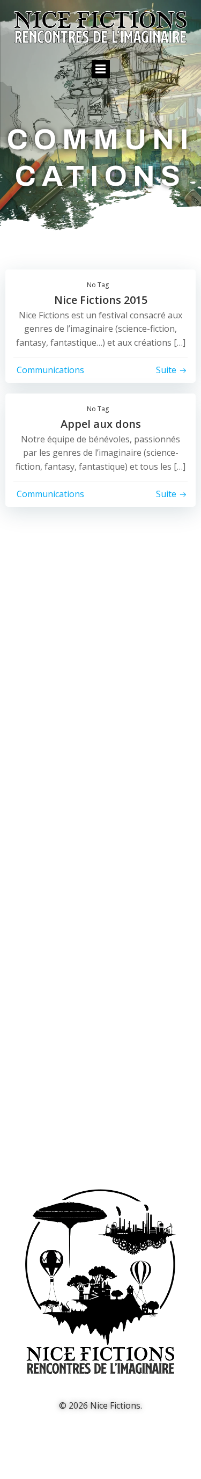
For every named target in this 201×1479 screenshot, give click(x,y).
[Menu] (101, 69)
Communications (50, 370)
